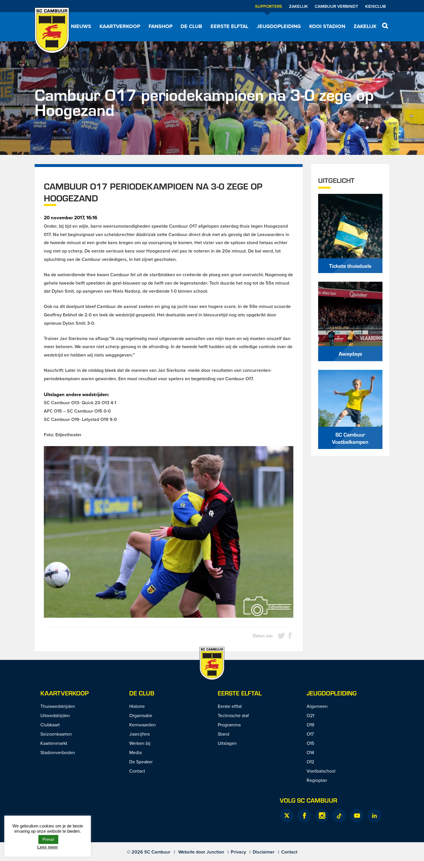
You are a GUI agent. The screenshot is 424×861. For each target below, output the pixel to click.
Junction (215, 852)
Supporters (268, 6)
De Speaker (141, 761)
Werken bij (140, 743)
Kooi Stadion (327, 26)
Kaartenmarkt (53, 743)
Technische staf (233, 715)
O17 (310, 734)
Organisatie (140, 715)
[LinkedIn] (374, 816)
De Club (191, 26)
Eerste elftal (229, 26)
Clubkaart (50, 724)
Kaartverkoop (120, 26)
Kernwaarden (142, 724)
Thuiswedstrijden (57, 706)
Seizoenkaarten (56, 734)
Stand (223, 734)
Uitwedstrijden (55, 715)
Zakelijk (298, 6)
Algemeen (317, 706)
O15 (310, 743)
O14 (310, 752)
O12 (310, 761)
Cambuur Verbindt (336, 6)
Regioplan (317, 780)
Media (135, 752)
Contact (137, 771)
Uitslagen (227, 743)
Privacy (238, 852)
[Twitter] (287, 816)
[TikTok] (339, 816)
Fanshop (160, 26)
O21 (310, 715)
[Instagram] (322, 816)
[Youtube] (357, 816)
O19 (310, 724)
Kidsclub (375, 6)
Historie (137, 706)
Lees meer (47, 847)
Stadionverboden (57, 752)
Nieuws (81, 26)
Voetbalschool (321, 771)
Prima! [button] (48, 839)
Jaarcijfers (139, 734)
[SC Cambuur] (52, 30)
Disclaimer (264, 852)
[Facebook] (304, 816)
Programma (229, 724)
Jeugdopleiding (279, 26)
